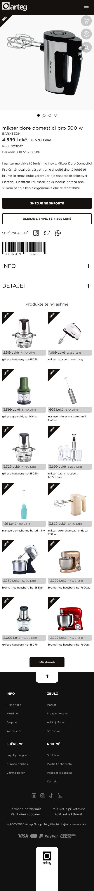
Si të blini (53, 755)
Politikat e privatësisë (68, 809)
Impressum (14, 731)
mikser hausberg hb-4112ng (65, 359)
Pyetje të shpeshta (59, 764)
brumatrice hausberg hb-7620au (69, 587)
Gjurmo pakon (16, 772)
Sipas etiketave (57, 713)
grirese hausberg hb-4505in (20, 359)
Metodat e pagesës (60, 772)
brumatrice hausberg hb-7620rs (69, 644)
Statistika (53, 731)
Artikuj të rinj (55, 722)
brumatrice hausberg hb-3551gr (22, 587)
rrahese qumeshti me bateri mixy (23, 530)
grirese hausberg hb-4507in (20, 644)
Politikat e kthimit (68, 814)
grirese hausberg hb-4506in (20, 473)
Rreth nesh (14, 704)
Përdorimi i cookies (26, 814)
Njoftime (12, 713)
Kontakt (52, 781)
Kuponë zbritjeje (18, 764)
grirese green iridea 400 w (19, 416)
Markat (51, 704)
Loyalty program (18, 755)
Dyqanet (12, 722)
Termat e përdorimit (25, 809)
